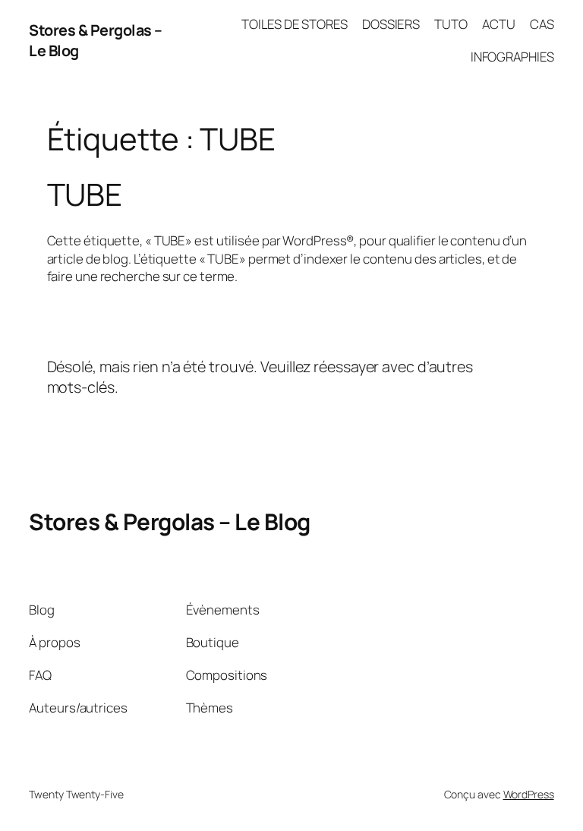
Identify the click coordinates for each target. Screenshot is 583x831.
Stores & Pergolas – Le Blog (169, 521)
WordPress (528, 794)
